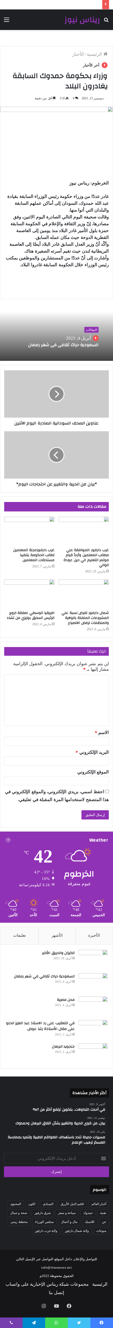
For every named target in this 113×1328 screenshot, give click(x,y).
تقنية (103, 1213)
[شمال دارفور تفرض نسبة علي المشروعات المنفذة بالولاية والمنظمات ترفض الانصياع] (84, 594)
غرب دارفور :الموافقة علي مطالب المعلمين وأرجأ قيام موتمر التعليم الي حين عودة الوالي (86, 557)
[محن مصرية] (93, 1006)
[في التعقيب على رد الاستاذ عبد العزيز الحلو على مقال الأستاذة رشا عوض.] (93, 1030)
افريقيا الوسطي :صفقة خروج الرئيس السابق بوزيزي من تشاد (30, 615)
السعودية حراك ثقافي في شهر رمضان (63, 345)
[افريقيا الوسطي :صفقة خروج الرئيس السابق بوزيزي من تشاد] (29, 594)
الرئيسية (95, 54)
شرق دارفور (42, 1213)
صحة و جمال (18, 1213)
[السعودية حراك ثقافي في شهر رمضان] (93, 983)
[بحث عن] (106, 22)
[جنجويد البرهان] (93, 1053)
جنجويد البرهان (63, 1046)
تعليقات (19, 935)
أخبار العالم (98, 1204)
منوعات (101, 1231)
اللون (31, 1204)
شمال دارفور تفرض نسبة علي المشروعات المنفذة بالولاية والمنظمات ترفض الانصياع (85, 617)
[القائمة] (6, 22)
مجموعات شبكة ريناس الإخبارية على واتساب (47, 1284)
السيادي (48, 1204)
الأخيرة (94, 935)
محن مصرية (66, 999)
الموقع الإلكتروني (93, 772)
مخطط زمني (19, 1222)
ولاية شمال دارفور (77, 1231)
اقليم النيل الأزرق (72, 1204)
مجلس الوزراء (44, 1222)
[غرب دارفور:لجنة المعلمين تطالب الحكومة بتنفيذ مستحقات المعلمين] (29, 531)
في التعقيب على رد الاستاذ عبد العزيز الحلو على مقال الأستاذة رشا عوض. (40, 1026)
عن (104, 1222)
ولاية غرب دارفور (46, 1231)
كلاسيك (90, 1222)
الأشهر (57, 935)
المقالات (91, 330)
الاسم (102, 732)
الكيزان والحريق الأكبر (58, 953)
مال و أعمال (69, 1222)
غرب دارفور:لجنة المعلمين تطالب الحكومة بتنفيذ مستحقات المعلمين (33, 555)
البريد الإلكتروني (92, 752)
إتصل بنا (56, 1292)
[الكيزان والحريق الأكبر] (93, 960)
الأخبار (78, 54)
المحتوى (15, 1204)
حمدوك (88, 1213)
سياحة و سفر (67, 1213)
